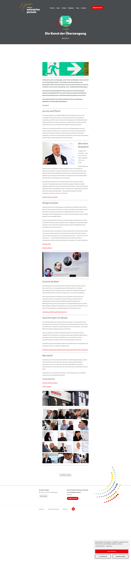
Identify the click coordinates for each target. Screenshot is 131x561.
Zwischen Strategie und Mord (50, 197)
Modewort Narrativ (47, 248)
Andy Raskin (45, 105)
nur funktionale (103, 556)
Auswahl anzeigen (120, 556)
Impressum (109, 546)
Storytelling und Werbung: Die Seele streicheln (54, 312)
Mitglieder (71, 8)
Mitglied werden (97, 7)
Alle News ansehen (65, 475)
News (58, 8)
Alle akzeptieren (112, 551)
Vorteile (64, 8)
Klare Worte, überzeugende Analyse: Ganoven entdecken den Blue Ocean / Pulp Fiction (65, 349)
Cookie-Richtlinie (100, 546)
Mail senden (43, 496)
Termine (52, 8)
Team (77, 8)
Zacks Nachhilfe (46, 244)
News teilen (65, 38)
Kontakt (83, 8)
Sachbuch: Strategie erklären (50, 383)
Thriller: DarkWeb (46, 386)
